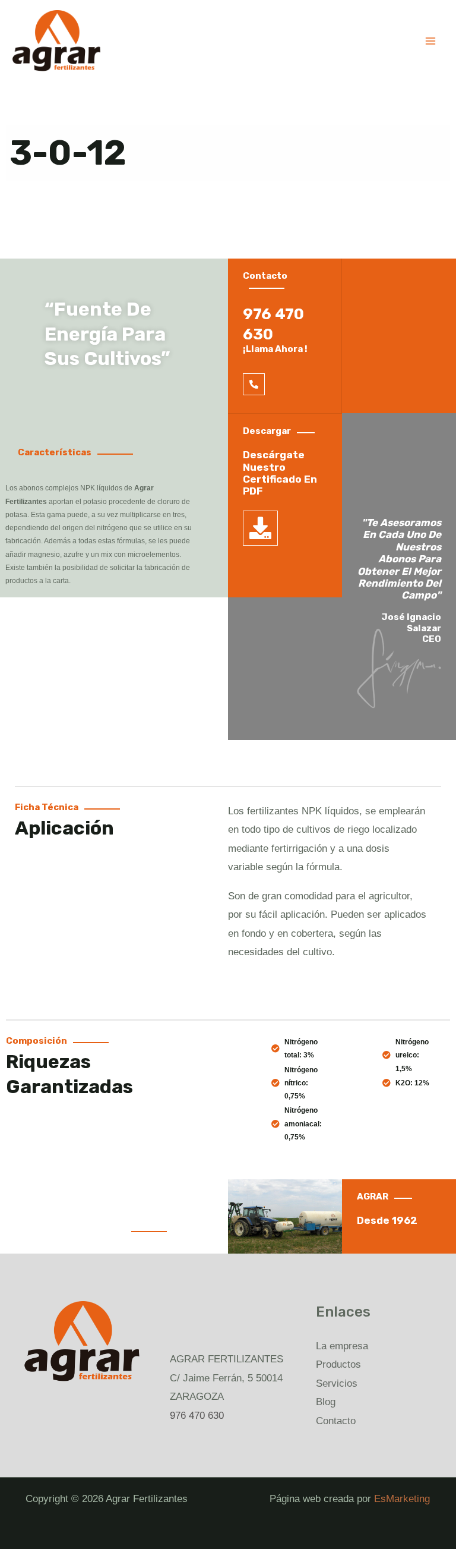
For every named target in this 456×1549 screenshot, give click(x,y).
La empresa (342, 1346)
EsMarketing (402, 1498)
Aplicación (64, 828)
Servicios (336, 1383)
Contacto (336, 1421)
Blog (325, 1402)
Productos (338, 1364)
